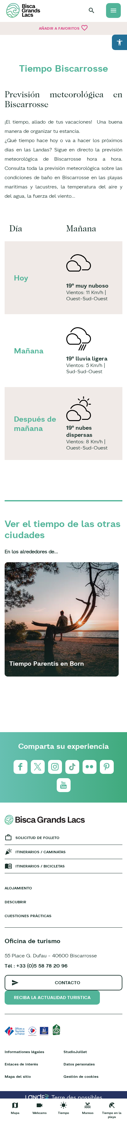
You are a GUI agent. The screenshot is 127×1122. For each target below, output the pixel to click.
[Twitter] (38, 767)
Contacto (67, 982)
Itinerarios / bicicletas (40, 866)
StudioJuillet (75, 1051)
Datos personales (79, 1064)
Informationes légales (24, 1051)
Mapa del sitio (18, 1076)
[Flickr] (89, 767)
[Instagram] (55, 767)
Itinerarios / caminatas (40, 852)
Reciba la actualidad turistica (52, 997)
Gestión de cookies (80, 1076)
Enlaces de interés (21, 1064)
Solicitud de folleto (37, 837)
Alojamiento (18, 888)
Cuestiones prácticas (28, 915)
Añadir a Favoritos (63, 28)
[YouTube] (64, 785)
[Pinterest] (107, 767)
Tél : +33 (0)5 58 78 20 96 (36, 966)
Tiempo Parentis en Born (46, 663)
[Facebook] (20, 767)
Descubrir (15, 902)
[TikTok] (72, 767)
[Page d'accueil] (23, 10)
